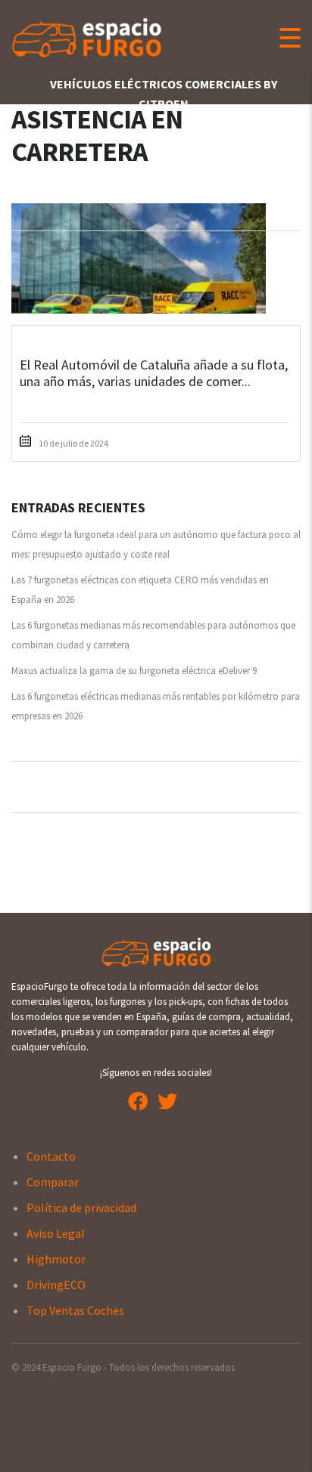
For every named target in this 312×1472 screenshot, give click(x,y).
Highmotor (56, 1258)
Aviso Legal (56, 1233)
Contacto (51, 1156)
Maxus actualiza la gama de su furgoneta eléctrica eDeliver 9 (134, 670)
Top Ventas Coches (75, 1310)
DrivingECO (56, 1284)
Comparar (53, 1181)
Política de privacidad (81, 1207)
